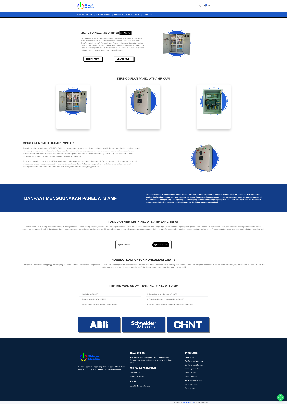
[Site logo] (86, 6)
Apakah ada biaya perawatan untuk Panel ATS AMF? (167, 299)
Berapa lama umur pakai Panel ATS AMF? (163, 294)
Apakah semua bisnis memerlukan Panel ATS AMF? (99, 304)
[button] (110, 294)
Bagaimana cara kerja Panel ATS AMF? (95, 299)
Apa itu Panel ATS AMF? (90, 294)
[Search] (200, 6)
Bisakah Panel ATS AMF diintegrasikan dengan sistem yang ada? (171, 304)
